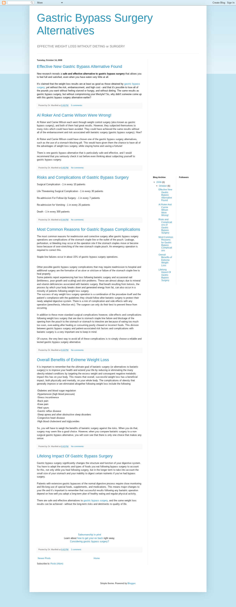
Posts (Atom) (57, 563)
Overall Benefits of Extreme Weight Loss (73, 359)
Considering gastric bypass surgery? (89, 541)
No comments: (78, 168)
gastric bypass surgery (96, 500)
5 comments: (77, 105)
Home (97, 558)
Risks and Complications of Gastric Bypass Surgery (83, 177)
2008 (159, 182)
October (163, 186)
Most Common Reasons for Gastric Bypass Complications (88, 229)
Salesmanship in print (89, 534)
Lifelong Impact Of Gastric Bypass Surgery (75, 456)
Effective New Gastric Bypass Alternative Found (79, 66)
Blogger (131, 583)
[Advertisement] (168, 114)
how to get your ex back (90, 538)
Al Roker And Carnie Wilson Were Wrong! (74, 115)
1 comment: (76, 549)
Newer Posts (44, 558)
